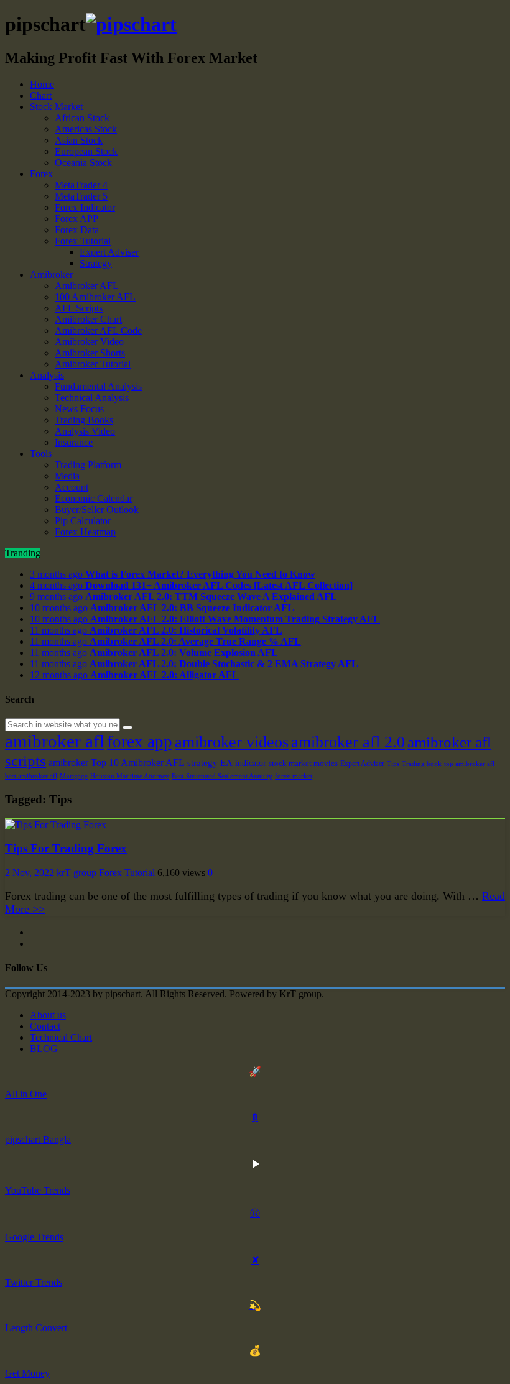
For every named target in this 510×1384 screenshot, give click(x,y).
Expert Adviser (109, 252)
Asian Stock (79, 140)
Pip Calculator (83, 520)
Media (67, 476)
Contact (45, 1026)
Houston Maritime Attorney (129, 776)
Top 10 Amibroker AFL (138, 762)
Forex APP (76, 218)
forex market (293, 776)
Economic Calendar (93, 498)
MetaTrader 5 (81, 196)
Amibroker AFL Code (98, 330)
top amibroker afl (469, 763)
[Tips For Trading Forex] (55, 824)
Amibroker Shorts (90, 353)
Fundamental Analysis (98, 386)
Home (42, 84)
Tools (41, 453)
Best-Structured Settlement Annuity (222, 776)
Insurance (74, 442)
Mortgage (74, 776)
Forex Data (77, 229)
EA (226, 763)
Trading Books (84, 420)
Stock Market (56, 106)
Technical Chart (61, 1037)
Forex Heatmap (85, 532)
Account (71, 487)
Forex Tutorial (83, 241)
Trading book (422, 763)
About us (48, 1015)
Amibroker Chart (88, 319)
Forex (41, 173)
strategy (202, 762)
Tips (393, 763)
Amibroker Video (89, 341)
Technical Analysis (92, 397)
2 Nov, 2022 (29, 872)
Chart (41, 95)
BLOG (44, 1048)
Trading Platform (88, 464)
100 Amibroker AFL (95, 297)
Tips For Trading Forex (66, 848)
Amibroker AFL (87, 285)
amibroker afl (54, 741)
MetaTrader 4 (81, 185)
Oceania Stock (83, 162)
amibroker (68, 762)
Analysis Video (85, 431)
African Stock (82, 118)
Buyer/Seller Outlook (97, 509)
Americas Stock (86, 129)
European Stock (86, 151)
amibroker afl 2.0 (348, 742)
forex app (139, 741)
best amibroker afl (31, 776)
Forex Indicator (85, 207)
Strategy (96, 263)
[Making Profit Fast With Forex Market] (131, 24)
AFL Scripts (79, 308)
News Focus (79, 409)
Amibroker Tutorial (93, 364)
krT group (76, 872)
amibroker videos (232, 742)
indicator (250, 763)
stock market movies (303, 763)
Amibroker (51, 274)
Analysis (47, 375)
